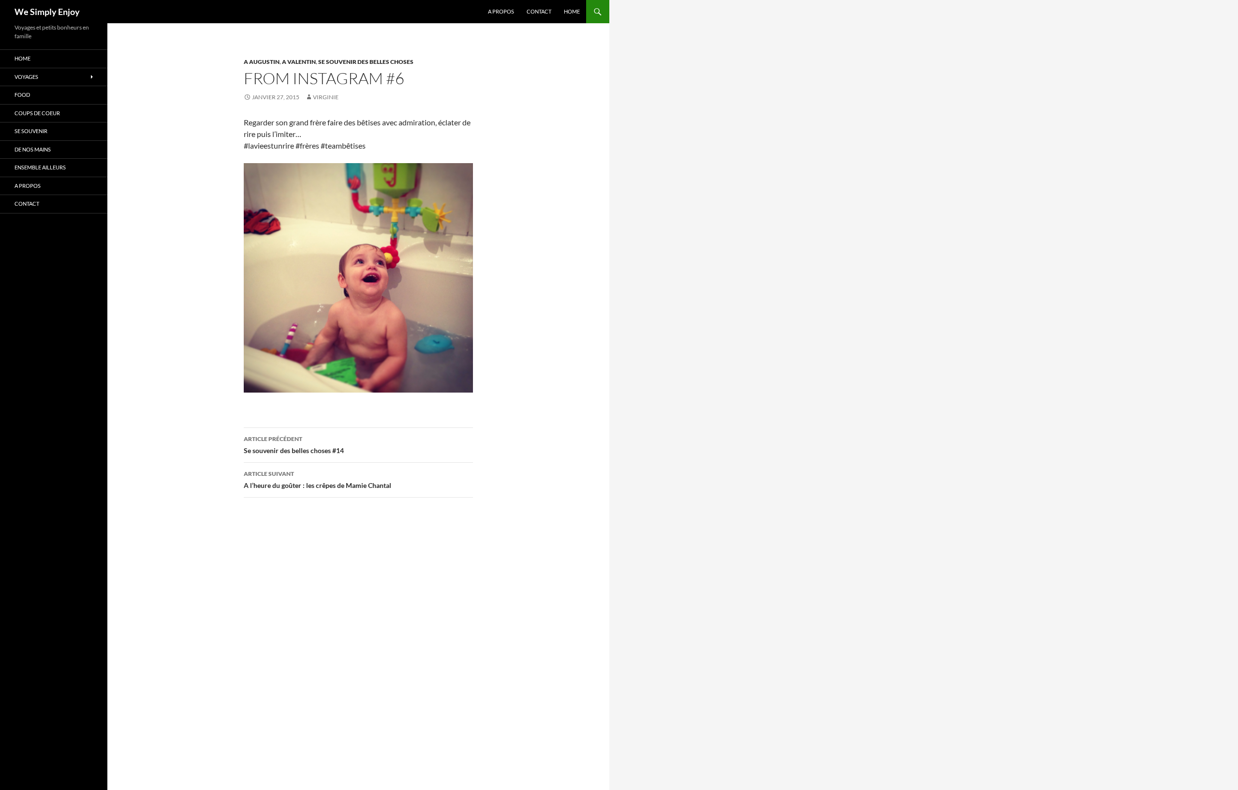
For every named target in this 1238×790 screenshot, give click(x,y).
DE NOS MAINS (33, 149)
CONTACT (539, 11)
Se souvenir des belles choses (365, 61)
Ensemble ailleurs (40, 167)
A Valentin (299, 61)
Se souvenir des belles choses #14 (294, 445)
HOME (572, 11)
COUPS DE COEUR (37, 113)
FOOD (22, 94)
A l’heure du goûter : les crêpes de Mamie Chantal (317, 479)
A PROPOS (501, 11)
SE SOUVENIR (31, 131)
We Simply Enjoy (47, 11)
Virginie (326, 97)
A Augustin (262, 61)
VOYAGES (26, 77)
